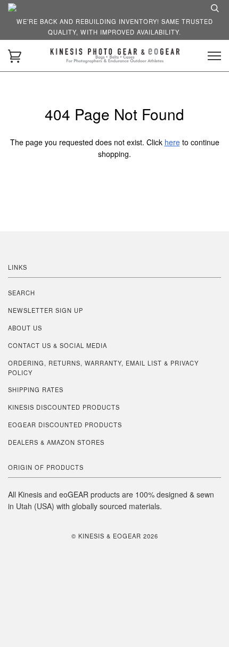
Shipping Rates (35, 389)
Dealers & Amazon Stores (56, 442)
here (172, 142)
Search (21, 292)
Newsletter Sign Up (45, 310)
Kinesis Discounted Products (64, 407)
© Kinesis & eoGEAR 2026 (114, 536)
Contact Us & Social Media (57, 345)
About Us (25, 328)
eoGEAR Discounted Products (65, 424)
